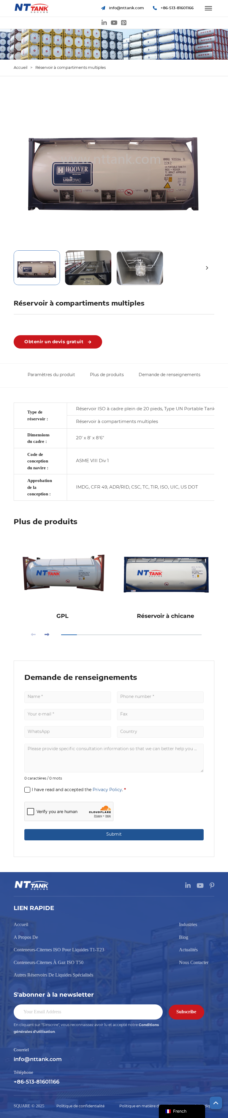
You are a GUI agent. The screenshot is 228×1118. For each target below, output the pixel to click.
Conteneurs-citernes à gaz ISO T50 (48, 962)
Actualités (188, 949)
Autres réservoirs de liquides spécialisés (53, 974)
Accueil (20, 68)
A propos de (26, 937)
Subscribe (186, 1011)
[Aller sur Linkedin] (104, 23)
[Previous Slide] (33, 635)
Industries (188, 924)
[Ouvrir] (208, 8)
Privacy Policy (107, 790)
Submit (114, 834)
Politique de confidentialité (80, 1106)
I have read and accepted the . (79, 789)
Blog (183, 937)
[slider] (131, 634)
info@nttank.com (38, 1059)
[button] (114, 166)
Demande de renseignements (169, 375)
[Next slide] (207, 267)
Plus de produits (107, 375)
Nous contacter (193, 962)
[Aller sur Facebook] (123, 23)
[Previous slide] (21, 267)
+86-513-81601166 (36, 1082)
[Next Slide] (47, 635)
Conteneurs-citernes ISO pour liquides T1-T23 (59, 949)
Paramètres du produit (51, 375)
